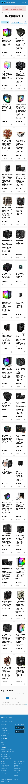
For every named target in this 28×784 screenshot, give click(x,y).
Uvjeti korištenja (4, 730)
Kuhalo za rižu (4, 766)
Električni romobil (18, 763)
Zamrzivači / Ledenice (19, 766)
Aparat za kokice (5, 765)
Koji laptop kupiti (4, 753)
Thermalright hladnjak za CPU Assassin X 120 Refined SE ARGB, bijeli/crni (7, 107)
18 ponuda (4, 684)
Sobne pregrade (18, 770)
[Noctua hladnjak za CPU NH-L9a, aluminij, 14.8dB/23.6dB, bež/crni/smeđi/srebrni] (21, 496)
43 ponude (18, 684)
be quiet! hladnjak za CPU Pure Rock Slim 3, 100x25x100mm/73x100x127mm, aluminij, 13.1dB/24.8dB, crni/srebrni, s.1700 (7, 574)
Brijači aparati (17, 768)
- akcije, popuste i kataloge (7, 721)
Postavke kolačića (5, 733)
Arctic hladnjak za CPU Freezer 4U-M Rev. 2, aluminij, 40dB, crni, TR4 (7, 472)
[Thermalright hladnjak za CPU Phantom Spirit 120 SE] (21, 234)
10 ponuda (4, 486)
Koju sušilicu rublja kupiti (6, 758)
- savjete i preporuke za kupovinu (8, 719)
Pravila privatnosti (5, 732)
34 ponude (4, 158)
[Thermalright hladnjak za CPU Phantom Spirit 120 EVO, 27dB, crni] (7, 267)
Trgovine (3, 742)
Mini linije (3, 763)
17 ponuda (18, 55)
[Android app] (20, 727)
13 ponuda (18, 552)
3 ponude (4, 55)
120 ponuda (4, 191)
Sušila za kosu (4, 773)
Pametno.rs (16, 779)
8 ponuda (4, 352)
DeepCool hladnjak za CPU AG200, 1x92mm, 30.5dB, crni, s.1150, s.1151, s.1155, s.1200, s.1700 (7, 605)
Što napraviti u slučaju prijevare (8, 751)
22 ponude (18, 419)
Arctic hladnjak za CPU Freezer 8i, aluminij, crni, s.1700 (20, 275)
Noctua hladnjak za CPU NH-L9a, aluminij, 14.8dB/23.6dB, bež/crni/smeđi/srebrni (20, 506)
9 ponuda (17, 453)
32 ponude (4, 224)
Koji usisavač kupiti (5, 756)
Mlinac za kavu (4, 768)
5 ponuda (4, 317)
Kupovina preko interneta (6, 749)
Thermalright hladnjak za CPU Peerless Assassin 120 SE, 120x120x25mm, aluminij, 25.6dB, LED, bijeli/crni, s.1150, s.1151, (20, 44)
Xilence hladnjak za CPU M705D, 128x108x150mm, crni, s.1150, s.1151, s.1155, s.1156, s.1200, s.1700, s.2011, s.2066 (20, 540)
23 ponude (18, 386)
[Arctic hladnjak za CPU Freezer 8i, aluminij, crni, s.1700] (21, 267)
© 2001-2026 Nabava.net (7, 779)
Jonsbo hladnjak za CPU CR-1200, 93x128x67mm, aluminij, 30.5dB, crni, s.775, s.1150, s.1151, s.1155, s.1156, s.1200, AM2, (20, 574)
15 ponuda (18, 352)
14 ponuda (18, 519)
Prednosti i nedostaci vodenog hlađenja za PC (14, 694)
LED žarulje (16, 765)
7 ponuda (4, 386)
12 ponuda (18, 618)
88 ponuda (18, 88)
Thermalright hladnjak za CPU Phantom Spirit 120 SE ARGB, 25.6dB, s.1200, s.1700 (6, 42)
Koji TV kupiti (4, 754)
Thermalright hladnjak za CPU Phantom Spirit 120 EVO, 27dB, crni (6, 276)
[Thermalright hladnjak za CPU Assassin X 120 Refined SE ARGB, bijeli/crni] (7, 98)
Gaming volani (17, 772)
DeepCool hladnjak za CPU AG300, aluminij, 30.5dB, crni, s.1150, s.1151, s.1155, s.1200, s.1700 (21, 304)
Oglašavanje (4, 728)
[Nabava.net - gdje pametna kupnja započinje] (8, 2)
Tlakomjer (16, 773)
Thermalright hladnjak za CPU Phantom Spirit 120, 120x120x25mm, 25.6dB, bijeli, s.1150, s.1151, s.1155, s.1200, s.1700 (6, 306)
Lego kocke (3, 772)
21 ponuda (18, 158)
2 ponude (17, 257)
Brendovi (3, 744)
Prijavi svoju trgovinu (5, 740)
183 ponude (4, 88)
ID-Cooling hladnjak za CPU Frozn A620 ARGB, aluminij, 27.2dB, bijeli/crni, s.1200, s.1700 (7, 439)
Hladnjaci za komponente (14, 12)
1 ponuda (17, 224)
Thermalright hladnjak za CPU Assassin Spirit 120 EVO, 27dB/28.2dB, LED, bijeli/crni (7, 406)
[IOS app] (20, 731)
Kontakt (3, 726)
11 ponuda (4, 651)
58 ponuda (18, 124)
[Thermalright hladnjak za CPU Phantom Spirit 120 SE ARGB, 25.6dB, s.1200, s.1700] (7, 32)
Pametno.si (3, 781)
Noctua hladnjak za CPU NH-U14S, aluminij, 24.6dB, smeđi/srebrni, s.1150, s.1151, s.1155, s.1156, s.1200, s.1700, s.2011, (7, 146)
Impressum (3, 735)
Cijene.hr (9, 781)
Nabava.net (3, 12)
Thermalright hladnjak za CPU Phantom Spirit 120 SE (20, 242)
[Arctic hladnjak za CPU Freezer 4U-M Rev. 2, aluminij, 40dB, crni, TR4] (7, 463)
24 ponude (18, 284)
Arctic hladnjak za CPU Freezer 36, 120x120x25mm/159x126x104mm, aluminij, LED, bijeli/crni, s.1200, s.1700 (7, 76)
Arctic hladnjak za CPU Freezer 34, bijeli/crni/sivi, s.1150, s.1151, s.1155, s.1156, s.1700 (20, 211)
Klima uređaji (4, 770)
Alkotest (16, 775)
